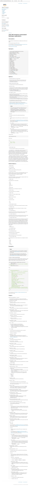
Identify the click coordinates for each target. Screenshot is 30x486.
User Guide (5, 30)
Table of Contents (5, 7)
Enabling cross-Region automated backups (20, 292)
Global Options (4, 12)
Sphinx (27, 484)
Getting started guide (17, 251)
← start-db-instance (20, 3)
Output (3, 13)
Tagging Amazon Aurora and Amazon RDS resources (21, 425)
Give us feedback (4, 23)
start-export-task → (25, 3)
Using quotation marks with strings (15, 255)
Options (3, 11)
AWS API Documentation (14, 46)
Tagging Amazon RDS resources (20, 424)
